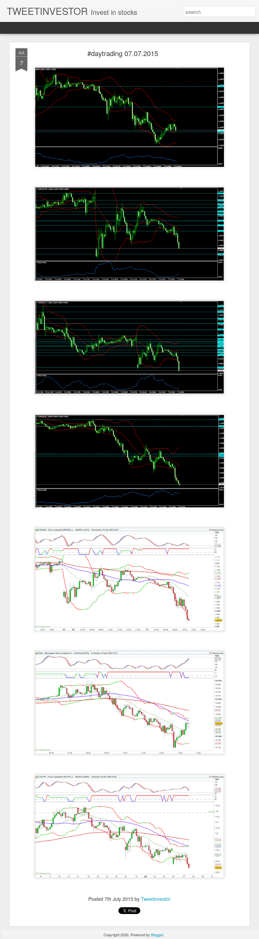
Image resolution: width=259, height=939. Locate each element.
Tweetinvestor (156, 898)
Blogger (157, 934)
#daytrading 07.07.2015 (122, 53)
